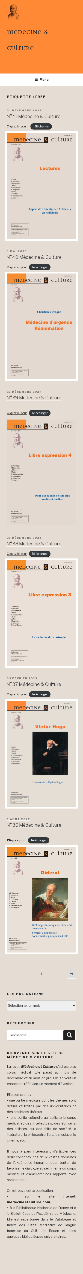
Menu (44, 80)
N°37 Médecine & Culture (33, 684)
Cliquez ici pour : (17, 126)
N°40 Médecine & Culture (34, 257)
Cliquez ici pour (17, 267)
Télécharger (41, 126)
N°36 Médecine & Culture (33, 825)
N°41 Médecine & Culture (33, 116)
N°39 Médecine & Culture (33, 397)
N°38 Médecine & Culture (33, 544)
